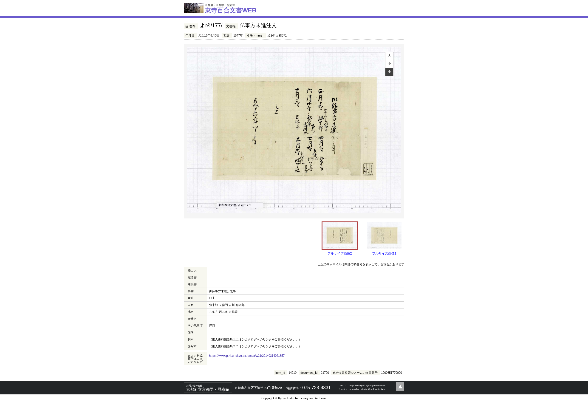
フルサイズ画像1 (384, 253)
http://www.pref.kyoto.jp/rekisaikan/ (368, 385)
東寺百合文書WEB (231, 8)
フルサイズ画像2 (340, 253)
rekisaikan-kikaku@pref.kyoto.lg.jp (367, 389)
